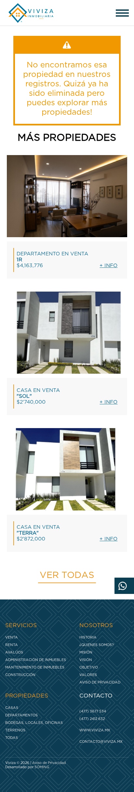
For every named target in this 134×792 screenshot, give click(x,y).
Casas (11, 708)
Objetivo (88, 667)
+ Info (108, 265)
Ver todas (67, 575)
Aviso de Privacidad (99, 682)
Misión (85, 652)
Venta (11, 637)
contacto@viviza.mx (101, 741)
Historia (88, 637)
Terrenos (15, 730)
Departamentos (21, 715)
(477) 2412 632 (92, 719)
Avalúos (14, 652)
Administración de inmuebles (35, 660)
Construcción (20, 675)
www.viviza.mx (94, 730)
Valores (88, 675)
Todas (11, 738)
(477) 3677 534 (92, 711)
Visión (85, 660)
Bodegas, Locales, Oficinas (34, 723)
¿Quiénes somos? (96, 645)
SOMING (41, 767)
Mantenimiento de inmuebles (34, 667)
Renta (11, 645)
